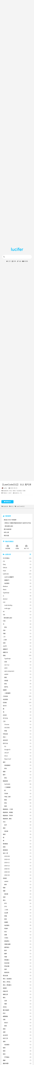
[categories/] (30, 554)
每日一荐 (26, 548)
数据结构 (5, 506)
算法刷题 (7, 548)
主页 (9, 261)
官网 (14, 261)
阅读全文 (8, 501)
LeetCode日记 (20, 506)
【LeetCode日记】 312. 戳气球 (16, 484)
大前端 (17, 548)
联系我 (26, 261)
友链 (19, 261)
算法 (12, 506)
